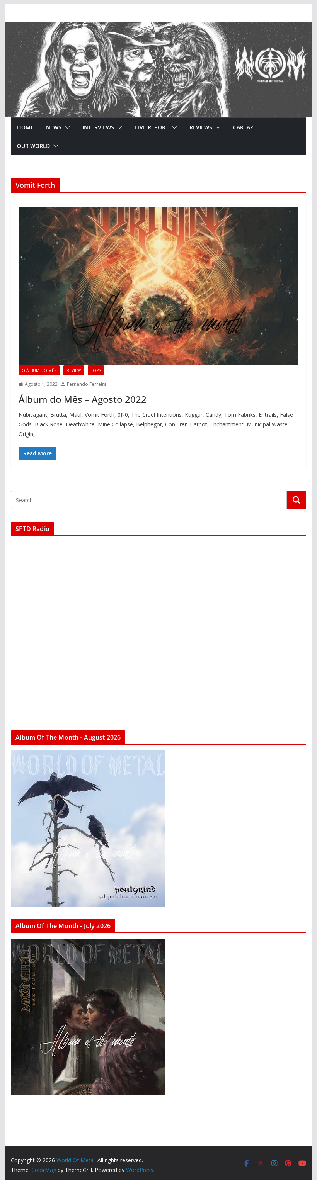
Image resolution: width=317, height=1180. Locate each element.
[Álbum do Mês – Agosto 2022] (158, 286)
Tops (96, 370)
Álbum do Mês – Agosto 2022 (83, 399)
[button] (65, 127)
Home (25, 127)
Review (73, 370)
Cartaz (243, 127)
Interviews (98, 127)
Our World (33, 145)
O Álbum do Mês (39, 370)
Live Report (152, 127)
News (53, 127)
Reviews (200, 127)
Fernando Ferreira (87, 384)
